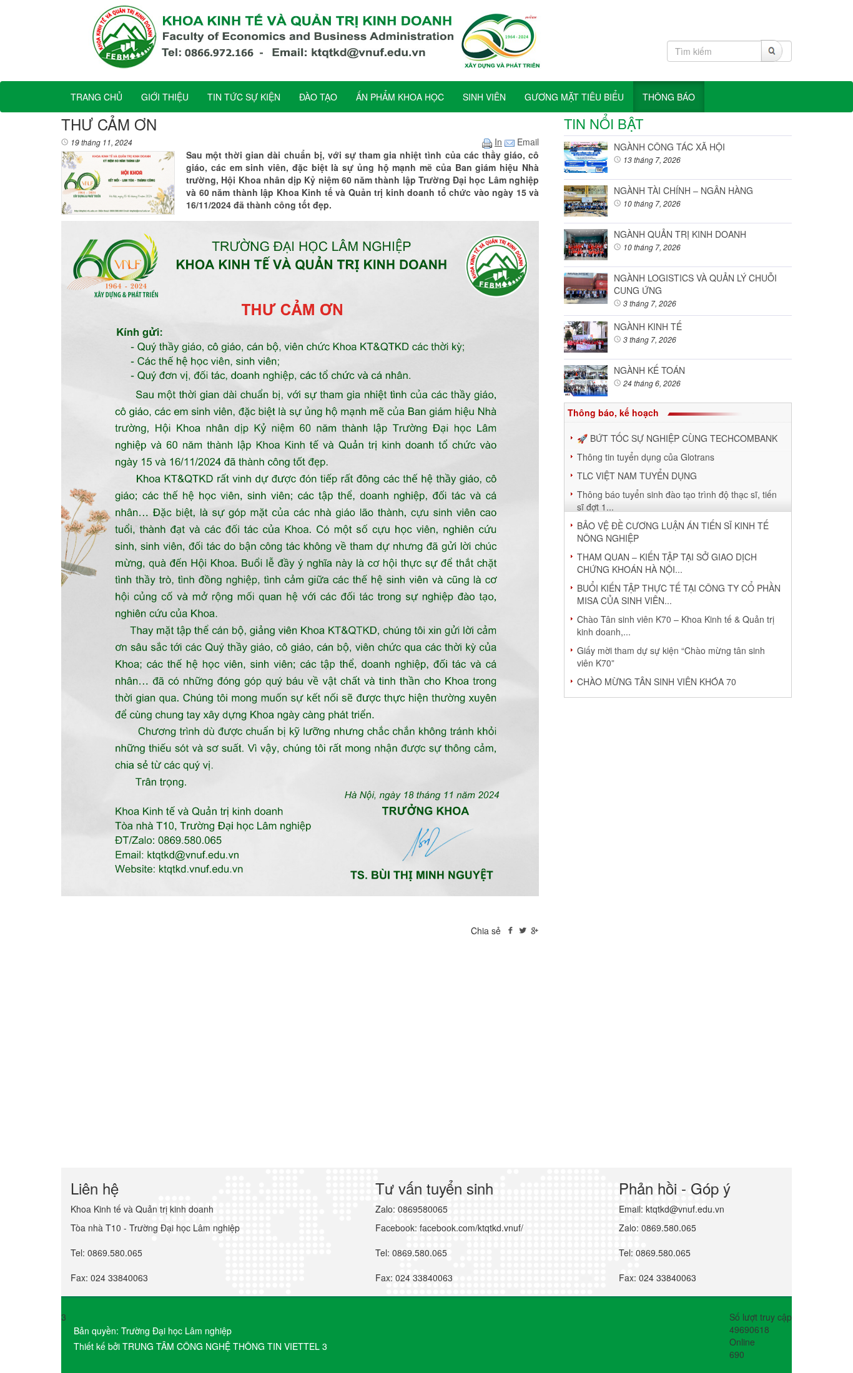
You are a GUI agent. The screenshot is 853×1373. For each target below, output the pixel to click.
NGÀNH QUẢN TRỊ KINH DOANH (680, 234)
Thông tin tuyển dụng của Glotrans (645, 457)
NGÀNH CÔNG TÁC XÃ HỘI (669, 146)
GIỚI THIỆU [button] (165, 96)
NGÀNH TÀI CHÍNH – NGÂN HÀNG (683, 190)
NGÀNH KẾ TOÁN (649, 370)
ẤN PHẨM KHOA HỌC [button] (400, 96)
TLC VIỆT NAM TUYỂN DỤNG (637, 475)
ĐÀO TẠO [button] (318, 96)
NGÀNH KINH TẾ (648, 326)
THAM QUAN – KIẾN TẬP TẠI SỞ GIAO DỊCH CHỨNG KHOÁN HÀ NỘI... (667, 562)
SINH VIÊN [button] (484, 96)
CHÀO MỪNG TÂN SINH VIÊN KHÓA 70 (656, 681)
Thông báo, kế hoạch (613, 412)
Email (527, 141)
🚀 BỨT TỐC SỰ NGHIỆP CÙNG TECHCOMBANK (677, 438)
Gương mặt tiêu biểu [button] (574, 96)
